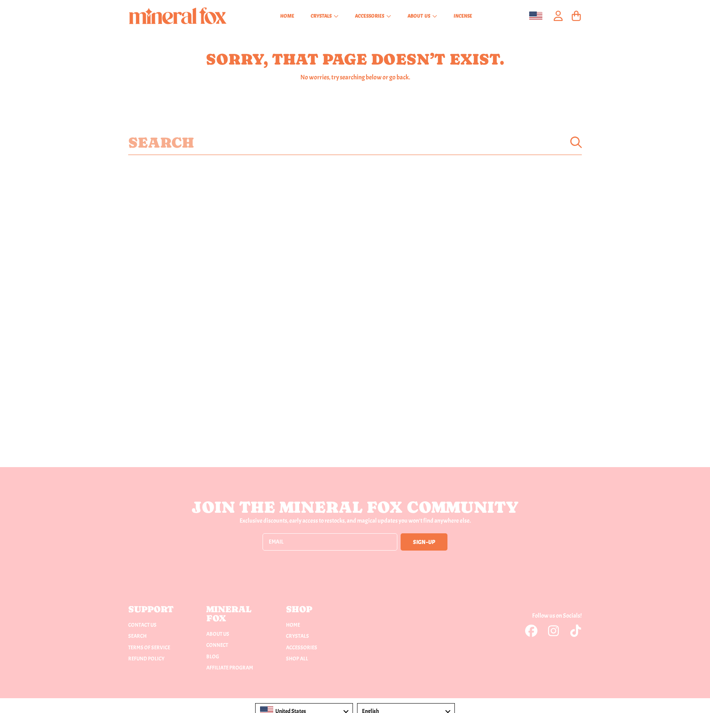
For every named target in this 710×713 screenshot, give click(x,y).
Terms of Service (149, 647)
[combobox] (355, 142)
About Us (419, 16)
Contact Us (142, 625)
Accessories (370, 16)
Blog (212, 656)
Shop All (297, 658)
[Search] (576, 142)
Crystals (322, 16)
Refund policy (146, 658)
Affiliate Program (229, 667)
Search (137, 636)
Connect (217, 645)
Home (293, 625)
